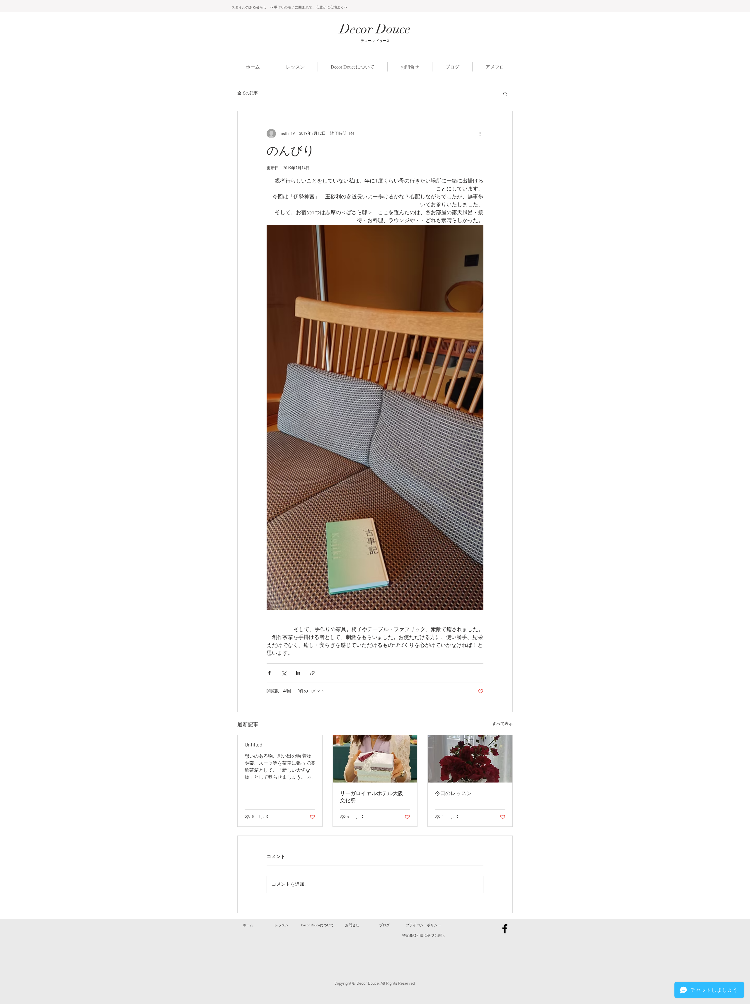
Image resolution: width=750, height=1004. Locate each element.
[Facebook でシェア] (269, 673)
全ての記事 (247, 93)
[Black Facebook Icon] (505, 929)
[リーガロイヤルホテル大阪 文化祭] (375, 759)
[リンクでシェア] (312, 673)
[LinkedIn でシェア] (298, 673)
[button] (505, 93)
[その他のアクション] (479, 133)
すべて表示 (502, 724)
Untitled (253, 745)
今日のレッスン (453, 794)
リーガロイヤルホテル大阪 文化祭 (374, 797)
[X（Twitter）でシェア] (284, 673)
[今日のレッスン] (470, 759)
